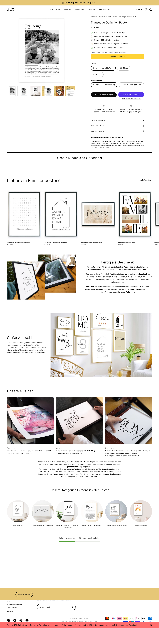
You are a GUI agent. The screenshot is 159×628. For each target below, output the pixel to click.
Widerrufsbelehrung (14, 604)
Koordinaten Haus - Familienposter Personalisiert (55, 242)
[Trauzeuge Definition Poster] (12, 91)
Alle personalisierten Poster (108, 17)
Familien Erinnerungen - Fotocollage (126, 242)
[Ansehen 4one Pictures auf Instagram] (8, 620)
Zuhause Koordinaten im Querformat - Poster (91, 242)
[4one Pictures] (10, 9)
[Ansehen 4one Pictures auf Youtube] (26, 620)
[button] (79, 9)
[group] (79, 2)
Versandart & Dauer (97, 126)
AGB (8, 601)
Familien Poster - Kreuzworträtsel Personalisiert (18, 242)
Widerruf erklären (24, 594)
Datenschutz (12, 608)
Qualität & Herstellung (98, 120)
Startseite (94, 17)
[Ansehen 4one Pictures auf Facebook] (14, 620)
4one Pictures (79, 618)
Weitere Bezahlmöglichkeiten (131, 99)
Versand (10, 611)
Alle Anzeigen (146, 180)
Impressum (64, 621)
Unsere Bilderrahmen (98, 131)
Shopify (86, 618)
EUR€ (138, 9)
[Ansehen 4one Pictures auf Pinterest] (20, 620)
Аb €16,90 (10, 244)
